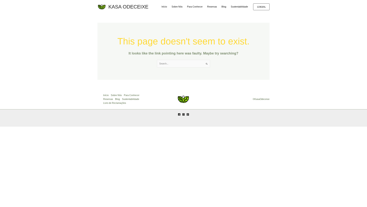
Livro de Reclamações (114, 103)
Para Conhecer (195, 6)
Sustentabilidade (239, 6)
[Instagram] (183, 114)
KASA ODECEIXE (128, 6)
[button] (261, 6)
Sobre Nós (177, 6)
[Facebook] (179, 114)
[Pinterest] (188, 114)
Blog (223, 6)
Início (164, 6)
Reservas (212, 6)
